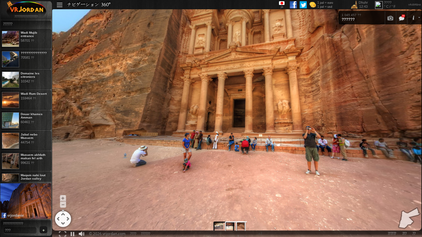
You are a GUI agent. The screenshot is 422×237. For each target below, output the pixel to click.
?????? (145, 233)
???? (133, 233)
